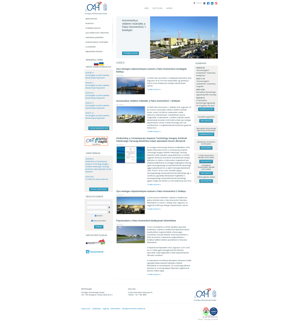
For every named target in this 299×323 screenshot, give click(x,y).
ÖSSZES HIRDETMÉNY (99, 189)
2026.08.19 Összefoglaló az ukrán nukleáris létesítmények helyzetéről (97, 75)
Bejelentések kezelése (94, 51)
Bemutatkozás (91, 19)
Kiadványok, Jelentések (94, 37)
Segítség (105, 308)
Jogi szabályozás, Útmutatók (97, 33)
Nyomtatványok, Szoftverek (97, 42)
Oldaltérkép (96, 308)
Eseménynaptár (206, 109)
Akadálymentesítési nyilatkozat (133, 308)
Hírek (146, 8)
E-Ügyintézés (91, 47)
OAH (95, 7)
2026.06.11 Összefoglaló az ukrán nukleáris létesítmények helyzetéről (97, 85)
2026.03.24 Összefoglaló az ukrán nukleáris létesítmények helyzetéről (97, 95)
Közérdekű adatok (93, 28)
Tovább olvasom (130, 53)
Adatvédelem (115, 308)
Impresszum (86, 308)
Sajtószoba (157, 8)
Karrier (169, 8)
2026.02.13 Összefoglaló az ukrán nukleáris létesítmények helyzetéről (97, 105)
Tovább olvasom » (154, 89)
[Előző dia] (119, 36)
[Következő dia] (213, 36)
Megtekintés (206, 121)
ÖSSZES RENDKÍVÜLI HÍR (99, 128)
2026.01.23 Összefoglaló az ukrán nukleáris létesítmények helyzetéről (97, 115)
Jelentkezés (206, 148)
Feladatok (90, 23)
